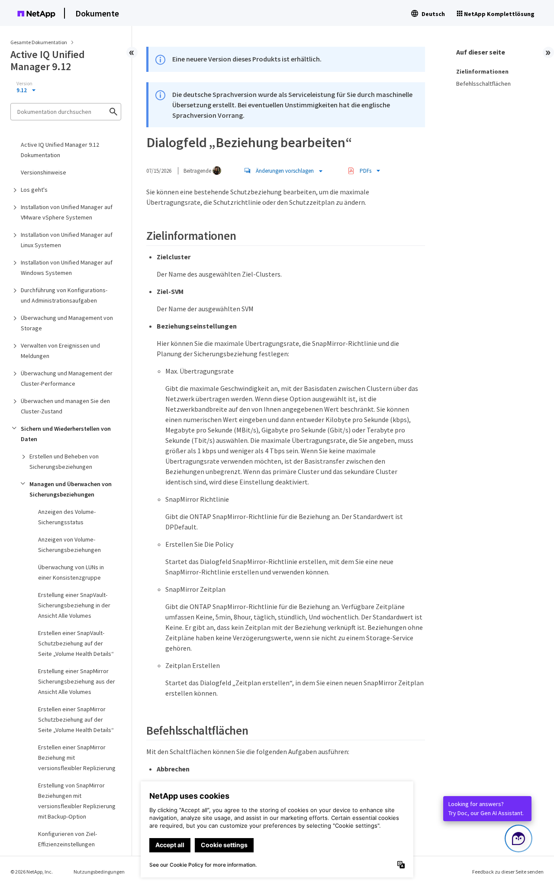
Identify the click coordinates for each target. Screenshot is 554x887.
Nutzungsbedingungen (99, 871)
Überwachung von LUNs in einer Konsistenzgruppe (71, 572)
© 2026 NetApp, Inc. (31, 871)
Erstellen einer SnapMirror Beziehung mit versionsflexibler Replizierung (77, 757)
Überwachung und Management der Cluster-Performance (67, 378)
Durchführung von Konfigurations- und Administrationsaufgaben (64, 295)
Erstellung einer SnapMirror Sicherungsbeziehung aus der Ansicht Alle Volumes (76, 681)
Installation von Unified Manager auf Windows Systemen (67, 267)
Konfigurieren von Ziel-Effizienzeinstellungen (67, 839)
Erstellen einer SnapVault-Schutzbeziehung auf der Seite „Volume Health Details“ (76, 643)
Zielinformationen (482, 71)
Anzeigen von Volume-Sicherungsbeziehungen (69, 544)
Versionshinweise (43, 172)
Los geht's (34, 190)
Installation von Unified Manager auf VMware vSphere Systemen (67, 212)
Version (24, 83)
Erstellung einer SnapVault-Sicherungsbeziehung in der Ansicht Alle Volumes (74, 605)
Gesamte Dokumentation (38, 42)
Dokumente (97, 13)
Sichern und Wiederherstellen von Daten (66, 434)
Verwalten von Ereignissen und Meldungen (60, 351)
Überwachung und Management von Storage (67, 323)
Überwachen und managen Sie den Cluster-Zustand (65, 406)
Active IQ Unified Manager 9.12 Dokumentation (60, 150)
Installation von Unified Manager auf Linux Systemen (67, 240)
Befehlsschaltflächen (483, 83)
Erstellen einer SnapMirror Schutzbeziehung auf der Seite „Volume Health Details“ (76, 719)
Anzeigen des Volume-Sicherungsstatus (67, 517)
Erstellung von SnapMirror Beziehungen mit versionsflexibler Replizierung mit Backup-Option (77, 800)
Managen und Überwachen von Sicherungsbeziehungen (70, 489)
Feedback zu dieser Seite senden (508, 871)
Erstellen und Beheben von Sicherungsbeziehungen (64, 461)
